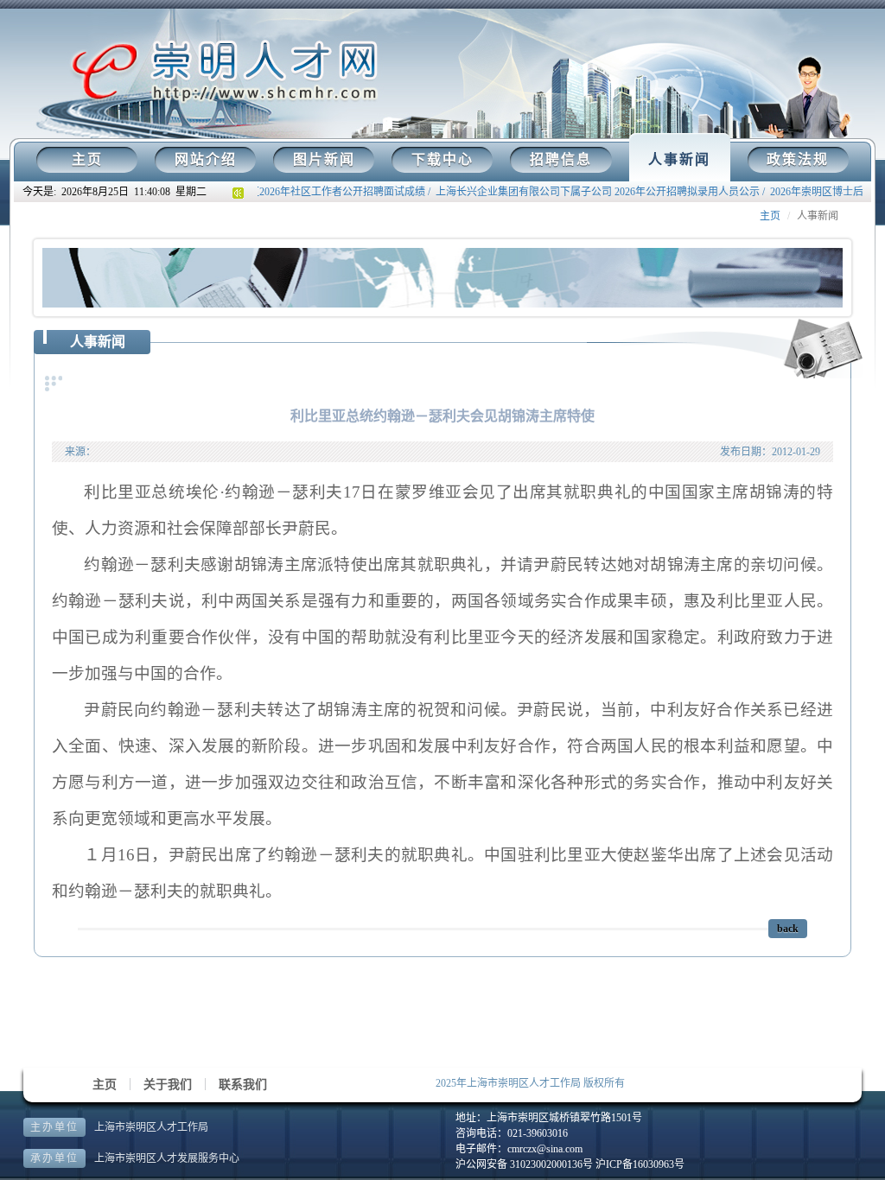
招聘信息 (561, 159)
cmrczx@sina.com (545, 1149)
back (788, 929)
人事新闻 (679, 159)
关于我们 (167, 1084)
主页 (87, 159)
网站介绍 (206, 159)
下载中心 (442, 159)
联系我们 (243, 1084)
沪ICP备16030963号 (639, 1164)
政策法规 (798, 159)
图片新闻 (324, 159)
